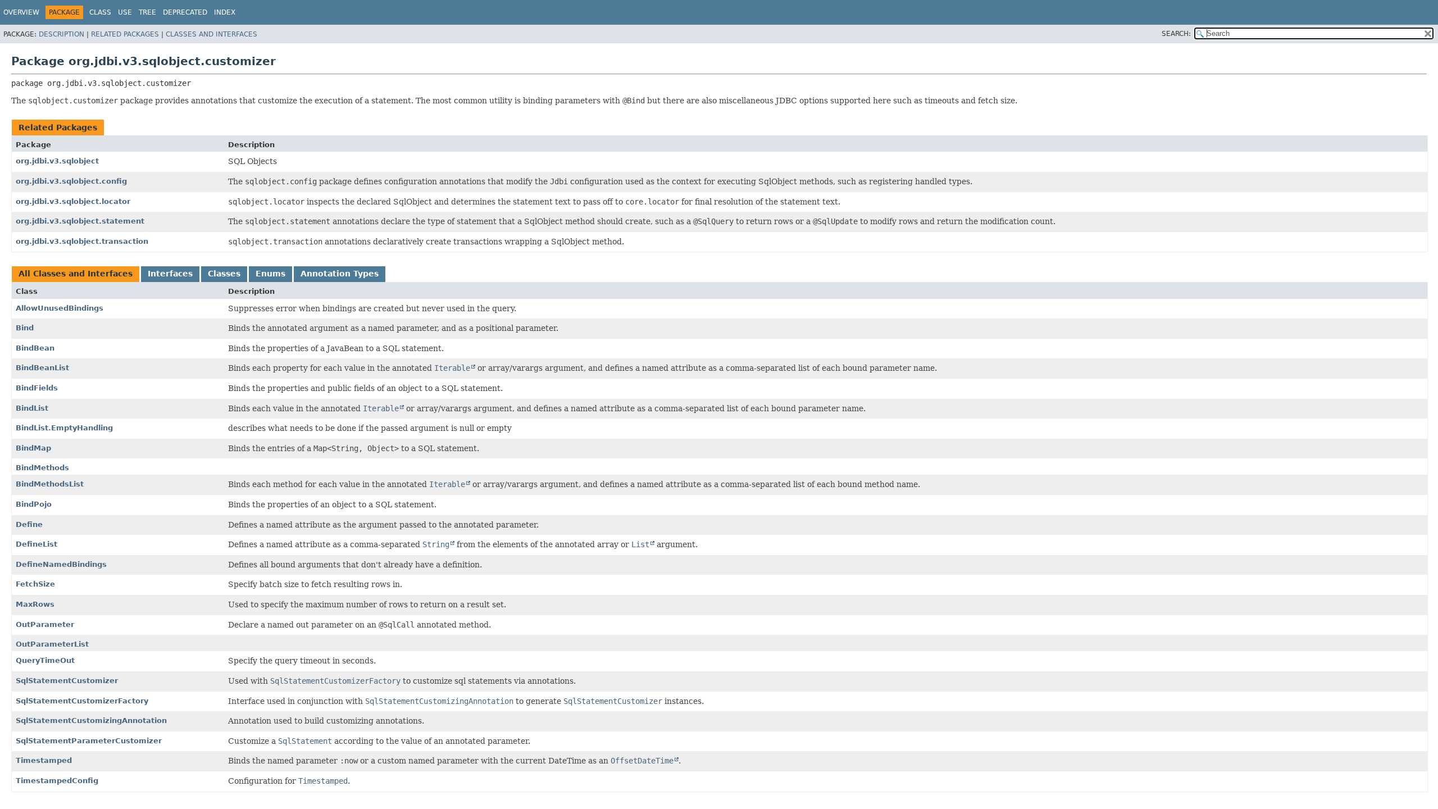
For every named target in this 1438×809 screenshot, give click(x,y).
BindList (32, 408)
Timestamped (44, 760)
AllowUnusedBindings (59, 308)
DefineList (36, 544)
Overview (21, 12)
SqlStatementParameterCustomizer (89, 741)
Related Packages (125, 34)
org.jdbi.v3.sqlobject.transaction (82, 241)
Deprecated (185, 12)
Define (29, 524)
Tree (147, 12)
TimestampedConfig (57, 780)
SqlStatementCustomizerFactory (82, 701)
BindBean (35, 348)
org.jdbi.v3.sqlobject (57, 161)
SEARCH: (1176, 34)
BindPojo (34, 504)
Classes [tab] (224, 273)
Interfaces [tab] (170, 273)
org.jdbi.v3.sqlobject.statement (80, 221)
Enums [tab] (270, 273)
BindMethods (42, 467)
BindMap (33, 448)
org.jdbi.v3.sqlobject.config (71, 181)
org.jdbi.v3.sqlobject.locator (73, 201)
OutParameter (45, 624)
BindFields (37, 388)
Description (61, 34)
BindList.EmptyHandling (64, 428)
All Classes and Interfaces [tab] (76, 273)
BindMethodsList (50, 484)
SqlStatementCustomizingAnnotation (91, 720)
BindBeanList (42, 367)
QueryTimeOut (45, 660)
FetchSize (35, 584)
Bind (25, 328)
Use (125, 12)
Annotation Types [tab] (340, 273)
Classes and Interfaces (211, 34)
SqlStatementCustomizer (67, 680)
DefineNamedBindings (61, 564)
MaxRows (35, 604)
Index (224, 12)
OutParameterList (52, 644)
